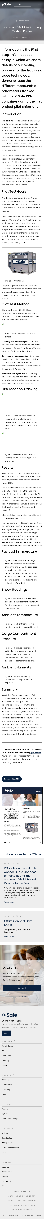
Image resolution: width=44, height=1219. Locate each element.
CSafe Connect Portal (10, 1148)
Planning (5, 1080)
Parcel (4, 1051)
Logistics (5, 1114)
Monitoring (6, 1089)
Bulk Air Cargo (7, 1046)
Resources (7, 1128)
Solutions (7, 1041)
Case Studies (7, 1138)
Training (5, 1094)
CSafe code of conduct (22, 1196)
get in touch (36, 753)
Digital (4, 1065)
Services (6, 1075)
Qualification (7, 1085)
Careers (5, 1177)
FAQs (4, 1152)
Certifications (7, 1172)
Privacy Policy (22, 1191)
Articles (5, 1133)
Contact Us (6, 1181)
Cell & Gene (6, 1056)
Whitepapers (7, 1143)
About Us (5, 1167)
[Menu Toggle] (39, 4)
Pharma (5, 1109)
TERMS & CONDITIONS (22, 1210)
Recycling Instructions (22, 1205)
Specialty (5, 1060)
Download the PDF (11, 779)
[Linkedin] (3, 1185)
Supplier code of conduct (22, 1200)
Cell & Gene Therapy (10, 1118)
